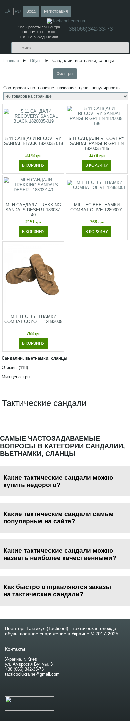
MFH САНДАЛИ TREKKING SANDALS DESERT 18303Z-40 (33, 209)
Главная (11, 60)
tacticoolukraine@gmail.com (32, 674)
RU (18, 11)
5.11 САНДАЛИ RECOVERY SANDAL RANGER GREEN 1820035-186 (97, 143)
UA (7, 11)
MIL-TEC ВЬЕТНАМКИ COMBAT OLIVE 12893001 (96, 207)
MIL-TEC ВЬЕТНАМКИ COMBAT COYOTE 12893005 (33, 319)
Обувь (35, 60)
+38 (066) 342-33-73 (24, 669)
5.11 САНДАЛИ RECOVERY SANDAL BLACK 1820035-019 (33, 141)
